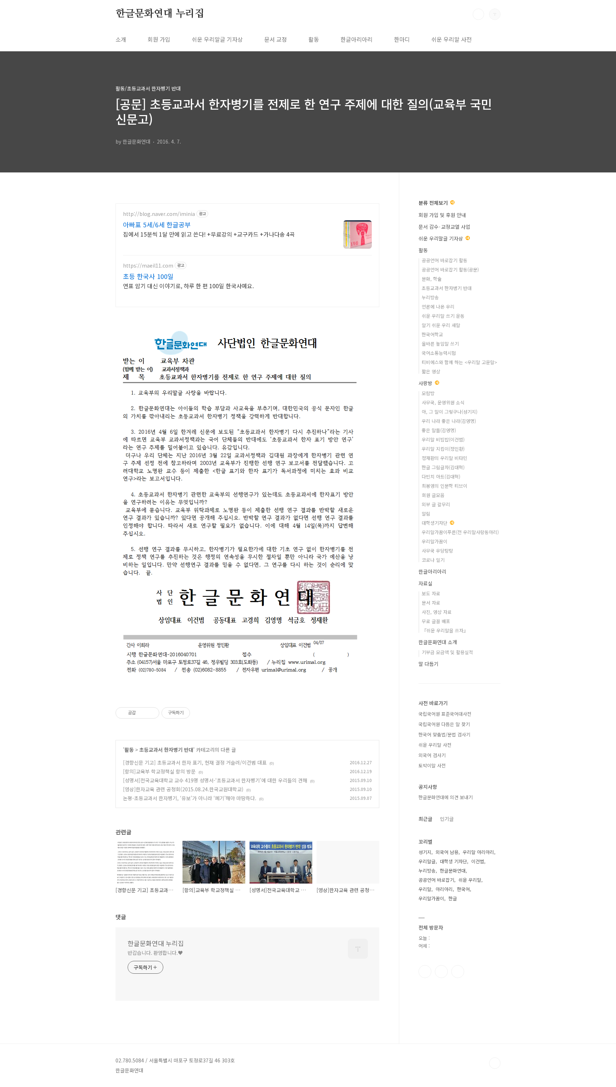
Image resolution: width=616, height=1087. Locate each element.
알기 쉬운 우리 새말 (441, 325)
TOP (494, 1063)
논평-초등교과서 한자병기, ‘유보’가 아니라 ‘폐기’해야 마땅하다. (189, 798)
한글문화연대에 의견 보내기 (446, 797)
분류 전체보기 (434, 202)
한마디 (402, 39)
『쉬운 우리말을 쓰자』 (445, 630)
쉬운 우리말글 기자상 (217, 39)
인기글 (447, 818)
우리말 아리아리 (478, 852)
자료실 (425, 583)
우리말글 (427, 861)
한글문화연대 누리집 (159, 14)
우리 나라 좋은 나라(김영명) (449, 421)
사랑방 (426, 383)
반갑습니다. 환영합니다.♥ (155, 952)
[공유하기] (142, 713)
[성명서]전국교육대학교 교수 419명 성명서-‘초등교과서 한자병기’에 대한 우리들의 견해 (215, 780)
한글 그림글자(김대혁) (443, 467)
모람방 (428, 393)
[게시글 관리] (151, 713)
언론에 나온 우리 (438, 306)
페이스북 (425, 971)
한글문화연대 (453, 870)
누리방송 (430, 297)
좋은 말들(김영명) (439, 430)
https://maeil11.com (148, 266)
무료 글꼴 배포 (436, 621)
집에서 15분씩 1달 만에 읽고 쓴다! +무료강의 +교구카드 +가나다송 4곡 (209, 234)
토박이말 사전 (432, 765)
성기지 (425, 852)
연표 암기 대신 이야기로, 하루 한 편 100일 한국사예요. (188, 285)
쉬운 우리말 (469, 879)
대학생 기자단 (453, 861)
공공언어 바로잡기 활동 (444, 260)
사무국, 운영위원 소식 (443, 402)
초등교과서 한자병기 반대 (166, 749)
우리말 (425, 889)
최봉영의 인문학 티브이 (444, 485)
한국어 (463, 889)
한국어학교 (432, 334)
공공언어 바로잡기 (436, 879)
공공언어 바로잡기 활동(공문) (450, 269)
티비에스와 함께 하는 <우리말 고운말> (459, 362)
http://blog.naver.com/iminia (159, 214)
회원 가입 (159, 39)
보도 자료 (431, 593)
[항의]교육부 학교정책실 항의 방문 (159, 771)
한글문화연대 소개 (438, 642)
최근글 (425, 818)
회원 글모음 (433, 495)
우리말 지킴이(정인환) (443, 448)
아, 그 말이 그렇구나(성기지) (449, 411)
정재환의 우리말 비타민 (444, 458)
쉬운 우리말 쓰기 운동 (443, 315)
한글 (452, 898)
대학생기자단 (435, 522)
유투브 (457, 971)
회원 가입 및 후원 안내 (442, 214)
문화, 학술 (432, 278)
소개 (120, 39)
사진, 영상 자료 (437, 612)
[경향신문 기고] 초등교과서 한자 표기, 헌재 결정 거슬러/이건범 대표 (195, 762)
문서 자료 (431, 602)
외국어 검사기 (432, 755)
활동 (313, 39)
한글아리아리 (356, 39)
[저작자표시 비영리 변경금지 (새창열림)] (199, 713)
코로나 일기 (433, 560)
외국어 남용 (447, 852)
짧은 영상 (431, 371)
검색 (478, 14)
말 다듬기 (428, 663)
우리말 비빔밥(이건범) (443, 439)
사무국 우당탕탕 (437, 550)
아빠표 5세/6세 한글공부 (157, 224)
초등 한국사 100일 (148, 276)
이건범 (477, 861)
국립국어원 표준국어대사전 (445, 713)
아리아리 (444, 889)
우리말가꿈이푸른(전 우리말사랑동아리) (460, 532)
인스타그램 (441, 971)
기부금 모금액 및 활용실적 (447, 652)
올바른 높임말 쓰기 (440, 343)
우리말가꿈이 (434, 541)
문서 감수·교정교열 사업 (444, 226)
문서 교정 (275, 39)
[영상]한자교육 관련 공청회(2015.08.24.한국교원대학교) (183, 789)
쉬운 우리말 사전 (451, 39)
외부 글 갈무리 (436, 504)
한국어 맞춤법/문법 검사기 (444, 734)
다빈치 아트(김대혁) (441, 476)
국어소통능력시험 (439, 353)
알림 (426, 513)
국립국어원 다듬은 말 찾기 (444, 724)
